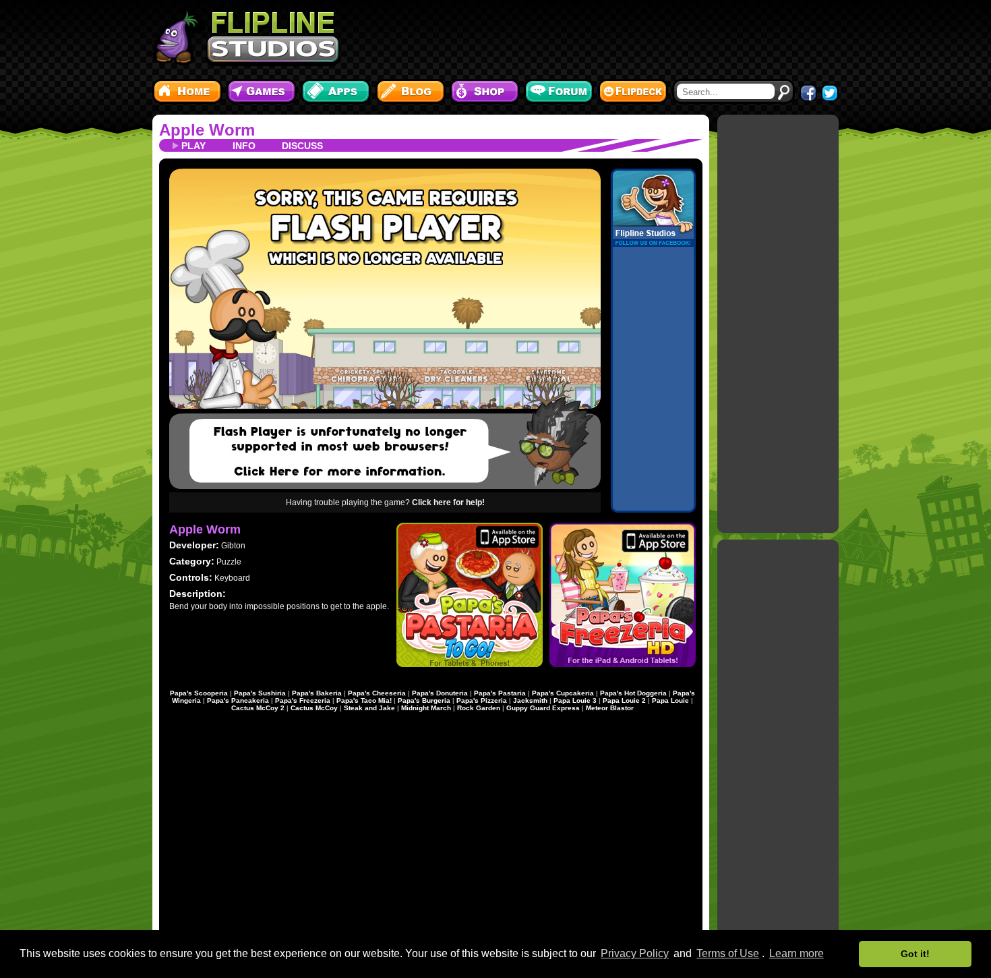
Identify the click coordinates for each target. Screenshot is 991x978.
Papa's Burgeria (424, 700)
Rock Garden (478, 708)
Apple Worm (207, 130)
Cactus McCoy (314, 708)
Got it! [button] (915, 953)
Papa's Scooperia (199, 693)
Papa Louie (670, 700)
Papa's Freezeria (302, 700)
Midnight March (426, 708)
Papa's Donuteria (440, 693)
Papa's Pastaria (500, 693)
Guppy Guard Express (543, 708)
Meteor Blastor (610, 708)
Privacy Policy (635, 953)
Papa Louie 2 (624, 700)
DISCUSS (302, 145)
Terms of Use (727, 953)
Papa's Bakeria (317, 693)
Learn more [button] (796, 953)
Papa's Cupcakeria (563, 693)
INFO (244, 145)
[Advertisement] (593, 37)
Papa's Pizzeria (481, 700)
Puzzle (228, 562)
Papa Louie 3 (575, 700)
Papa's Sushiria (260, 693)
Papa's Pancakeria (238, 700)
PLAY (193, 145)
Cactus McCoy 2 (257, 708)
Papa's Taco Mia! (364, 700)
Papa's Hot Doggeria (633, 693)
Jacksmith (530, 700)
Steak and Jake (369, 708)
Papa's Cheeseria (377, 693)
